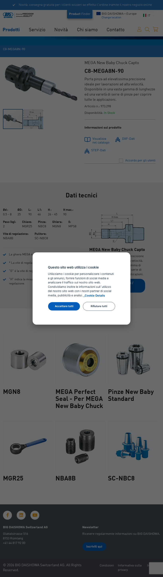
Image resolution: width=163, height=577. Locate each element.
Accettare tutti (64, 306)
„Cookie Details (94, 295)
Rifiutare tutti (99, 306)
